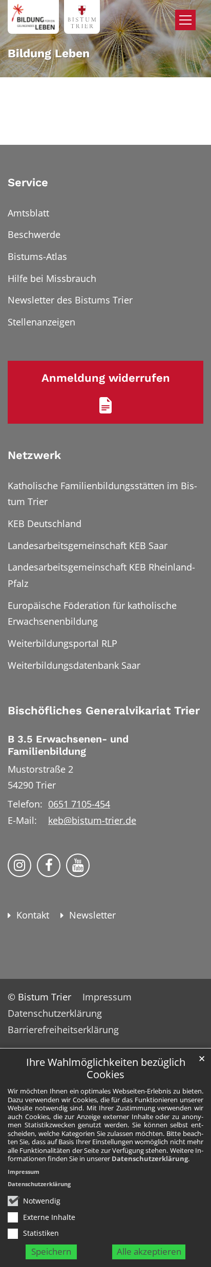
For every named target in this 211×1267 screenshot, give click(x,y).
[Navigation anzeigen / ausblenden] (185, 20)
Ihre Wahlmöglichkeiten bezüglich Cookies (105, 1068)
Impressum (23, 1171)
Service (28, 182)
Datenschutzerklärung (150, 1158)
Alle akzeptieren (149, 1251)
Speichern (51, 1251)
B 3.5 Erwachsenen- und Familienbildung (68, 745)
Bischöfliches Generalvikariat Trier (104, 710)
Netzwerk (34, 455)
